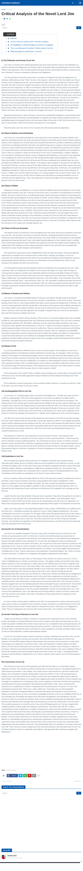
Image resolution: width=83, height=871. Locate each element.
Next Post (77, 781)
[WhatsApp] (10, 19)
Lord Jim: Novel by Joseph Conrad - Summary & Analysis (29, 41)
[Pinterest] (30, 775)
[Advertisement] (41, 752)
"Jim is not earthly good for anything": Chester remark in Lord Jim (31, 48)
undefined (13, 38)
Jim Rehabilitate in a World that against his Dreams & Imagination (31, 45)
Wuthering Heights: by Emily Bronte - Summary (26, 51)
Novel (14, 770)
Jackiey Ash (12, 855)
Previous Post (7, 781)
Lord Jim (9, 9)
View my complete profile (14, 858)
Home (3, 9)
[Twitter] (7, 19)
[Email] (34, 775)
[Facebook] (4, 19)
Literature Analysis (11, 3)
